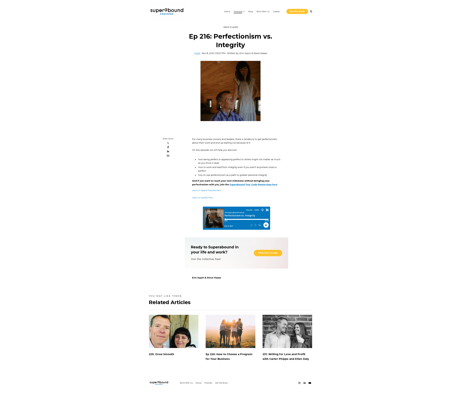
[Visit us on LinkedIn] (305, 383)
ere (275, 184)
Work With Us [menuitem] (186, 383)
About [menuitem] (199, 383)
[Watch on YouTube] (310, 383)
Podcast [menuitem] (208, 383)
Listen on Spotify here (202, 198)
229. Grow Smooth (161, 354)
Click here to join (268, 253)
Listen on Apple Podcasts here (206, 190)
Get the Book (297, 11)
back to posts (231, 27)
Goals (197, 53)
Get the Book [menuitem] (221, 383)
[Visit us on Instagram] (299, 383)
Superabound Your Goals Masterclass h (252, 184)
